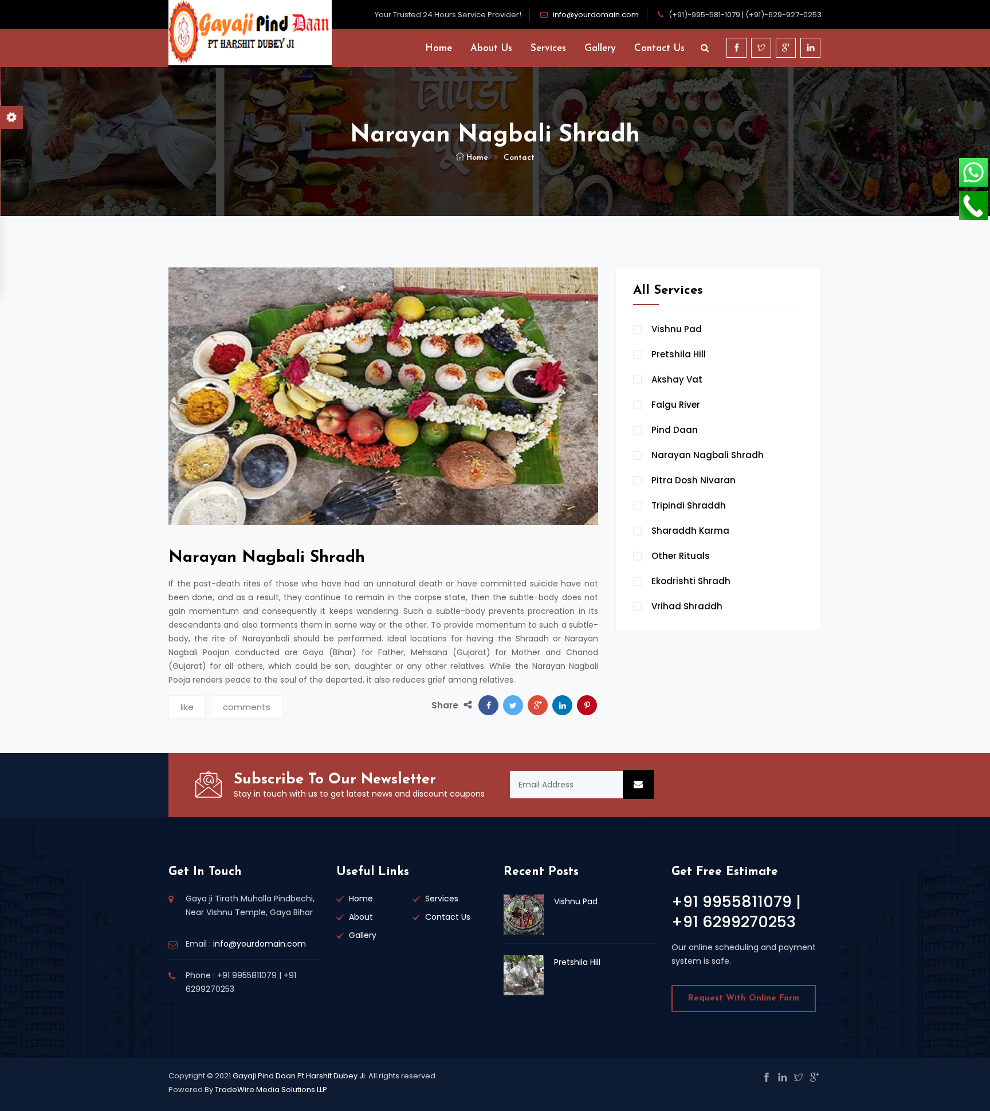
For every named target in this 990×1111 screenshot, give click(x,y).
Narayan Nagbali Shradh (707, 455)
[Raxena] (250, 32)
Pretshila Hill (678, 354)
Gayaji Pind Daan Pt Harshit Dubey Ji (299, 1075)
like (187, 707)
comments (246, 707)
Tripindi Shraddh (688, 505)
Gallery (600, 48)
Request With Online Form (743, 998)
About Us (491, 48)
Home (438, 48)
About (361, 917)
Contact (519, 157)
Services (548, 48)
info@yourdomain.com (596, 14)
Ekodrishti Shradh (690, 581)
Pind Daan (674, 430)
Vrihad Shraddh (686, 606)
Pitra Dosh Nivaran (693, 480)
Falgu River (675, 405)
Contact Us (659, 48)
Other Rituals (680, 556)
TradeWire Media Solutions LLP (271, 1089)
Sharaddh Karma (690, 531)
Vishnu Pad (676, 329)
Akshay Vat (676, 379)
